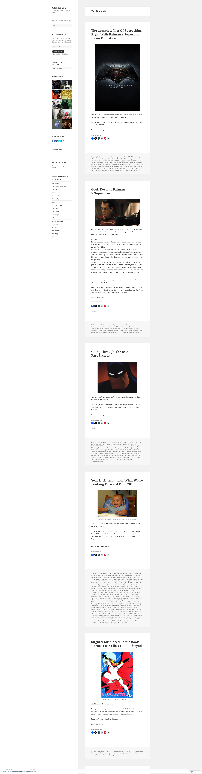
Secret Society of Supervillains (100, 457)
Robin (128, 455)
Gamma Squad (56, 199)
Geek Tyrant (56, 211)
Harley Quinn (98, 448)
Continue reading (97, 130)
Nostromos (130, 453)
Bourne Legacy (113, 579)
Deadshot (94, 587)
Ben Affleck (117, 161)
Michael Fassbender (103, 604)
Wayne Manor (107, 170)
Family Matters (133, 446)
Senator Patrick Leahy (111, 168)
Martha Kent (123, 330)
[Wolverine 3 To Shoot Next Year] (67, 124)
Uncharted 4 (119, 617)
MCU (129, 166)
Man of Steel (123, 166)
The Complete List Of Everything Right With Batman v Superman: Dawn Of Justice (116, 34)
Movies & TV (121, 157)
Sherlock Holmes (102, 609)
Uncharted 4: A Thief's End (132, 617)
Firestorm (101, 590)
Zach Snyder (126, 170)
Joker (132, 448)
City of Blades (100, 583)
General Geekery (117, 573)
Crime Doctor (134, 444)
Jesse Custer (118, 598)
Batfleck (100, 327)
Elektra (136, 587)
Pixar (117, 605)
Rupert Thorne (135, 455)
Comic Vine (55, 189)
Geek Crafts (55, 208)
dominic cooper (106, 587)
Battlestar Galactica (116, 577)
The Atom (106, 755)
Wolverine (94, 621)
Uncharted (126, 615)
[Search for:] (62, 25)
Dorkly (54, 193)
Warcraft (108, 619)
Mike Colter (124, 604)
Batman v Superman (130, 159)
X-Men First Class (125, 621)
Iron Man (106, 596)
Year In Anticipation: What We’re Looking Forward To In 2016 (117, 482)
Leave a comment (134, 332)
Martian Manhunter (117, 753)
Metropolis (101, 453)
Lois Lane (116, 330)
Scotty (136, 607)
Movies (115, 157)
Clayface (119, 444)
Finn (96, 590)
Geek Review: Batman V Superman (108, 191)
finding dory (132, 588)
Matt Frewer (116, 452)
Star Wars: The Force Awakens (114, 613)
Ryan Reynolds (129, 607)
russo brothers (116, 607)
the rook (103, 615)
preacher (127, 605)
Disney (100, 587)
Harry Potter (103, 592)
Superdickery (139, 168)
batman (109, 159)
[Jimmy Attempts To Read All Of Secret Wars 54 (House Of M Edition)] (57, 94)
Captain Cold (133, 581)
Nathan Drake (133, 604)
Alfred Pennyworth (133, 157)
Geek (53, 202)
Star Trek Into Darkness (103, 611)
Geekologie (55, 215)
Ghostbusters (95, 592)
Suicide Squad (133, 613)
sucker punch (130, 168)
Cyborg (93, 162)
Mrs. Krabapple (121, 453)
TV (120, 442)
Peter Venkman (111, 605)
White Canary (121, 619)
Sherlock (93, 609)
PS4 (132, 605)
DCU (111, 157)
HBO (117, 592)
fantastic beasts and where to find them (103, 588)
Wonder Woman (117, 170)
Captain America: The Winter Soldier (117, 581)
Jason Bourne (95, 598)
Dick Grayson (105, 446)
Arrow (127, 575)
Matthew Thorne (126, 452)
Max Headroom (136, 452)
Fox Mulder (108, 590)
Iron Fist (100, 596)
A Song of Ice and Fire (134, 573)
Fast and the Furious (122, 588)
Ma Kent (116, 166)
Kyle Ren (125, 600)
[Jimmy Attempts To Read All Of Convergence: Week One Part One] (57, 104)
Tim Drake (110, 459)
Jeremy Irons (123, 164)
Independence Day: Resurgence (121, 594)
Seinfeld (112, 457)
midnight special (96, 168)
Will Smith (128, 619)
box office (121, 579)
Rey (141, 605)
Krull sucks (103, 166)
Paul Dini (136, 453)
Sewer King (118, 457)
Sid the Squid (137, 457)
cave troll (139, 161)
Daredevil (128, 583)
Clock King (126, 444)
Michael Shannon (136, 166)
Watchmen (123, 459)
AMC (123, 575)
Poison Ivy (110, 455)
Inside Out (94, 596)
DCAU (99, 446)
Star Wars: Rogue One (97, 613)
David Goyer (112, 162)
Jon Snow (97, 600)
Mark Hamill (109, 452)
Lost (130, 600)
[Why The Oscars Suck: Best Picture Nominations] (57, 124)
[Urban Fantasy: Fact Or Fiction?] (67, 104)
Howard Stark (95, 594)
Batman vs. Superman (97, 577)
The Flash (98, 615)
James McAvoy (128, 596)
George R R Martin (129, 590)
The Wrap (55, 234)
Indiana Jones (135, 594)
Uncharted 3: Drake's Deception (105, 617)
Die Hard (112, 446)
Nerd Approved (57, 224)
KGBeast (93, 166)
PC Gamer (55, 227)
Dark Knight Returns (102, 162)
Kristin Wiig (119, 600)
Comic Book (55, 183)
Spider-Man (122, 168)
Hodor (138, 592)
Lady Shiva (123, 450)
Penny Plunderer (102, 455)
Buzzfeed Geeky (57, 180)
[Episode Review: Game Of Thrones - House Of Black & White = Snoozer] (57, 114)
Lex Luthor (110, 166)
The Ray (111, 755)
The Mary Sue (56, 230)
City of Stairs (108, 583)
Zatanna (129, 459)
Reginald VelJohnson (120, 455)
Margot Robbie (110, 602)
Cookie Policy (33, 771)
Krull (98, 166)
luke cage (135, 600)
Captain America (137, 579)
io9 (53, 218)
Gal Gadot (108, 164)
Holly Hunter (115, 164)
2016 (125, 573)
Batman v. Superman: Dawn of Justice (127, 327)
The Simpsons (102, 459)
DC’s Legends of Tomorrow (122, 585)
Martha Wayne (132, 330)
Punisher (136, 605)
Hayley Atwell (112, 592)
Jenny (112, 598)
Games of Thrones (117, 590)
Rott (136, 753)
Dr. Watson (130, 587)
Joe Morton (139, 164)
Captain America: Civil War (128, 161)
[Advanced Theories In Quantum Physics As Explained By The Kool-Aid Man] (67, 114)
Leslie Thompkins (131, 450)
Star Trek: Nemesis (116, 611)
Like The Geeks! (57, 150)
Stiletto (126, 613)
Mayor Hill (94, 453)
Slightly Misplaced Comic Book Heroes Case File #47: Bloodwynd (116, 644)
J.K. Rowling (120, 596)
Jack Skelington (116, 448)
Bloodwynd (136, 751)
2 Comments (136, 170)
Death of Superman (129, 162)
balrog (104, 159)
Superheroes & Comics (123, 751)
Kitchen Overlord (57, 221)
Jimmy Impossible (136, 598)
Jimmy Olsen (131, 164)
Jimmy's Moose (126, 448)
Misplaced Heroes (129, 753)
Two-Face (116, 459)
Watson (100, 170)
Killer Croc (111, 450)
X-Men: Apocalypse (103, 623)
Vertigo (103, 619)
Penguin (93, 455)
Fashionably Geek (57, 196)
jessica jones (126, 598)
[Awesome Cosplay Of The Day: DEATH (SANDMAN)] (67, 84)
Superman (94, 170)
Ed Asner (125, 446)
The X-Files (110, 615)
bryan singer (128, 579)
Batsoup (110, 161)
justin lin (112, 600)
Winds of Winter (136, 619)
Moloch (107, 453)
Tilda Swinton (118, 615)
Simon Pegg (111, 609)
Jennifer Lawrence (105, 598)
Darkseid (106, 329)
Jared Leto (137, 596)
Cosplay (114, 583)
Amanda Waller (116, 575)
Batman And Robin (117, 159)
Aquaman (99, 159)
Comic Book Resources (59, 186)
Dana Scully (121, 583)
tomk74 (105, 157)
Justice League (102, 330)
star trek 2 (132, 609)
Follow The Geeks (58, 51)
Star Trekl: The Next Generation (132, 611)
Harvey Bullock (106, 448)
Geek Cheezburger (57, 205)
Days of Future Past (103, 585)
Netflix (96, 605)
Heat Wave (123, 592)
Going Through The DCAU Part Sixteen (111, 354)
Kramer (117, 450)
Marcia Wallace (100, 452)
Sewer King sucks (127, 457)
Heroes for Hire (131, 592)
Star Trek (126, 609)
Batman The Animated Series (99, 444)
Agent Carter (95, 575)
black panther (100, 579)
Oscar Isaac (102, 605)
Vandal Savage (95, 619)
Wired (54, 237)
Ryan (103, 168)
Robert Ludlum (106, 607)
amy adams (133, 325)
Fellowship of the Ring (97, 164)
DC (115, 751)
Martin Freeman (120, 602)
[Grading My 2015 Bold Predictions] (67, 94)
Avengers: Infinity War (135, 575)
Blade (106, 579)
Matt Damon (130, 602)
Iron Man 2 (113, 596)
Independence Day (105, 594)
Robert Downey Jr (96, 607)
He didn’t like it (120, 117)
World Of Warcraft (113, 621)
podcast (122, 605)
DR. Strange (122, 587)
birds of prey (113, 444)
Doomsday (139, 162)
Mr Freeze (113, 453)
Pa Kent (98, 332)
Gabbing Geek (59, 7)
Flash (118, 329)
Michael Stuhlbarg (115, 604)
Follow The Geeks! (59, 34)
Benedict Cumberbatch (130, 577)
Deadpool (120, 162)
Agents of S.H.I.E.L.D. (105, 575)
